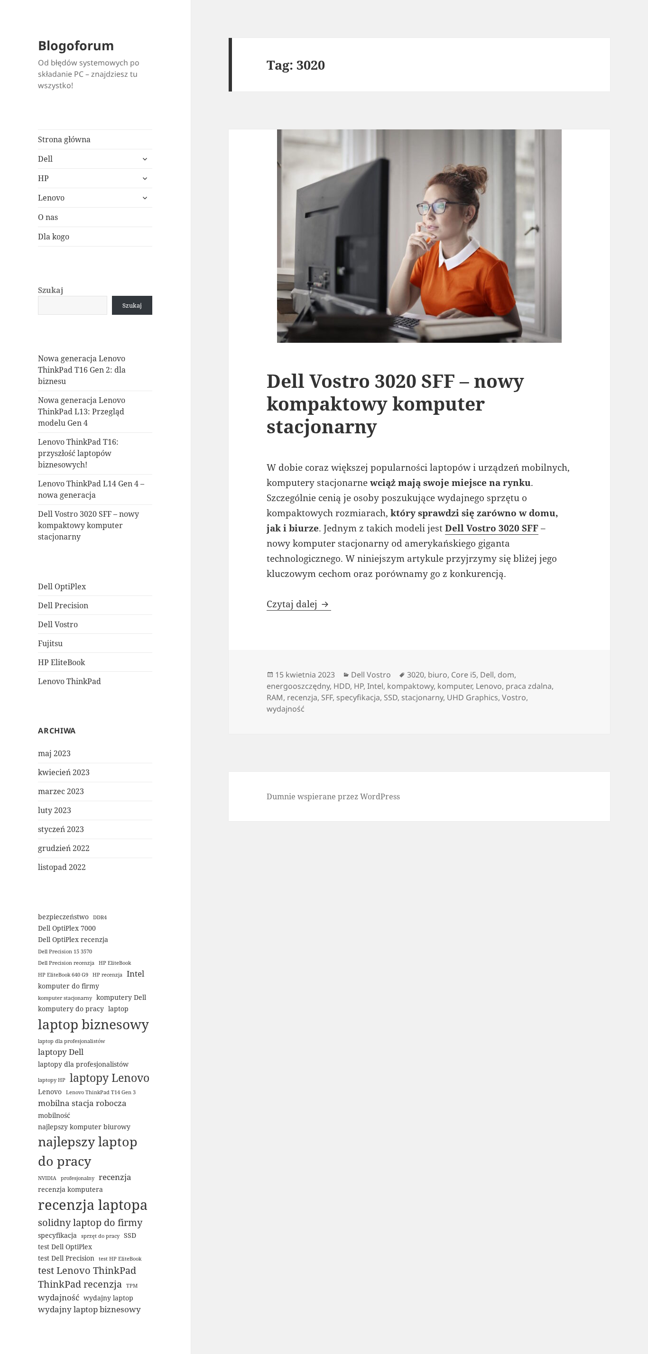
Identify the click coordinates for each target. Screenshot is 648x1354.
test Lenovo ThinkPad (87, 1270)
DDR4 (100, 917)
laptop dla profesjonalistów (71, 1041)
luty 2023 (54, 810)
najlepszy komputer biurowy (84, 1126)
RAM (275, 697)
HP (43, 178)
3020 (415, 674)
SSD (130, 1235)
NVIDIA (47, 1178)
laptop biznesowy (93, 1024)
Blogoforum (76, 45)
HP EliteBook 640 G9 (63, 974)
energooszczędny (298, 686)
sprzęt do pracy (100, 1236)
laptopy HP (51, 1080)
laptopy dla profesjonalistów (83, 1064)
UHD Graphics (472, 697)
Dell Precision (63, 605)
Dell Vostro (58, 624)
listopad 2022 (62, 867)
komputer (454, 686)
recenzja (115, 1176)
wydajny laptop (108, 1297)
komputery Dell (121, 997)
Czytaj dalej (299, 604)
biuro (437, 674)
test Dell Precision (66, 1258)
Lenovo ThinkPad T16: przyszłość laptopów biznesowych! (78, 453)
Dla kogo (53, 236)
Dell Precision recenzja (66, 963)
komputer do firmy (68, 985)
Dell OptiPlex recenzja (73, 939)
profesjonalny (77, 1178)
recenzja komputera (70, 1189)
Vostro (514, 697)
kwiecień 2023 (64, 772)
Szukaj (51, 290)
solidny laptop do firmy (90, 1222)
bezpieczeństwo (63, 916)
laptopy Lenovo (109, 1077)
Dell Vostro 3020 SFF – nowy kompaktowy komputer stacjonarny (88, 525)
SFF (327, 697)
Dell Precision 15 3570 (65, 951)
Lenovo (51, 197)
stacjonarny (422, 697)
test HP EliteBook (120, 1258)
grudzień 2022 (64, 848)
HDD (341, 686)
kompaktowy (410, 686)
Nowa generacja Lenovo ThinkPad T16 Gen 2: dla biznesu (82, 369)
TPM (132, 1285)
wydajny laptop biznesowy (89, 1309)
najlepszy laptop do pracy (88, 1151)
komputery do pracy (71, 1008)
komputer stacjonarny (65, 998)
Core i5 (463, 674)
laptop (118, 1008)
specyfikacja (57, 1235)
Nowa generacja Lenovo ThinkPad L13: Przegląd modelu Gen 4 (81, 411)
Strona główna (64, 139)
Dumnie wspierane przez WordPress (333, 796)
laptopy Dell (60, 1051)
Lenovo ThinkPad (69, 681)
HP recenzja (107, 974)
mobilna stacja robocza (82, 1103)
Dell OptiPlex (62, 586)
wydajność (58, 1297)
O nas (48, 217)
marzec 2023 (61, 791)
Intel (135, 973)
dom (506, 674)
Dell (45, 159)
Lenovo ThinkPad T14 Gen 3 (101, 1092)
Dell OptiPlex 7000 (67, 928)
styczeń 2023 (61, 829)
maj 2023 (54, 753)
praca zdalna (529, 686)
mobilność (54, 1115)
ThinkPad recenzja (80, 1284)
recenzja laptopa (93, 1204)
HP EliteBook (61, 662)
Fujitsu (50, 643)
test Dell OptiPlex (65, 1246)
